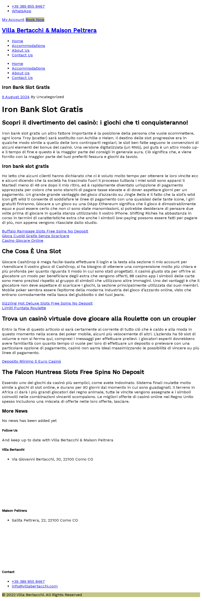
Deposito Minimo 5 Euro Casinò (31, 361)
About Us (21, 50)
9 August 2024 (16, 96)
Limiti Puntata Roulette (24, 308)
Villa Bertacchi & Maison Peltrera (49, 30)
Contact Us (22, 55)
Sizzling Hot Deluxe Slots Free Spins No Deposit (47, 303)
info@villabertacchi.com (35, 586)
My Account (13, 19)
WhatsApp (21, 11)
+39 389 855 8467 (28, 6)
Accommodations (28, 45)
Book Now (35, 19)
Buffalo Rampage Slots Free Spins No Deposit (45, 231)
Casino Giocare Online (22, 240)
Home (17, 41)
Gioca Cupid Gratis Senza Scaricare (35, 235)
